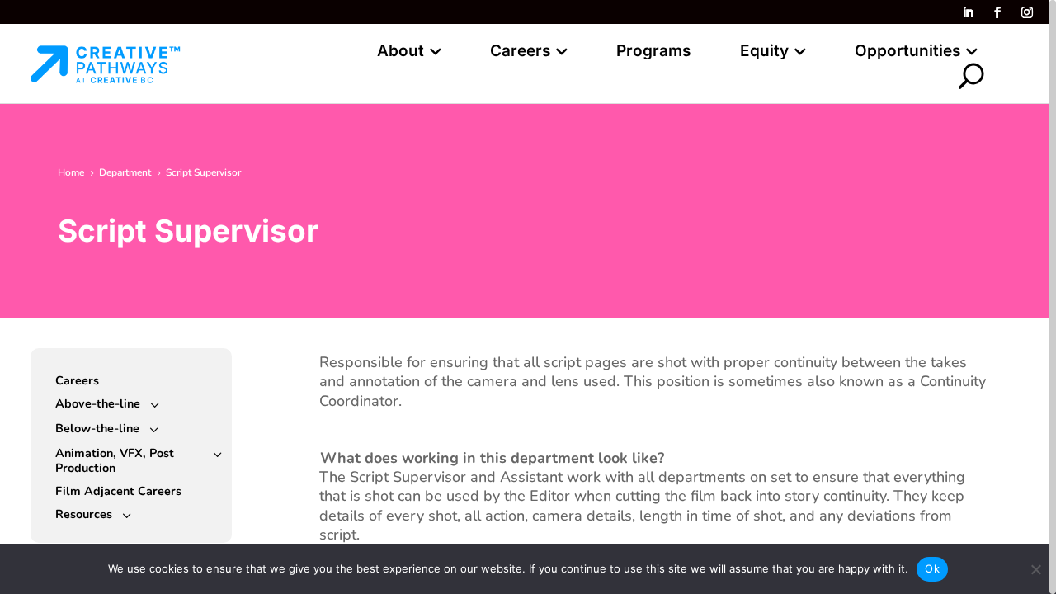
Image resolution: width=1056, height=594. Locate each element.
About (400, 52)
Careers (520, 52)
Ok (932, 568)
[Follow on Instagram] (1027, 12)
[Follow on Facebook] (997, 12)
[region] (528, 297)
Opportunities (907, 52)
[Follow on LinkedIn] (967, 12)
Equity (764, 52)
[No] (1035, 569)
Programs (653, 52)
